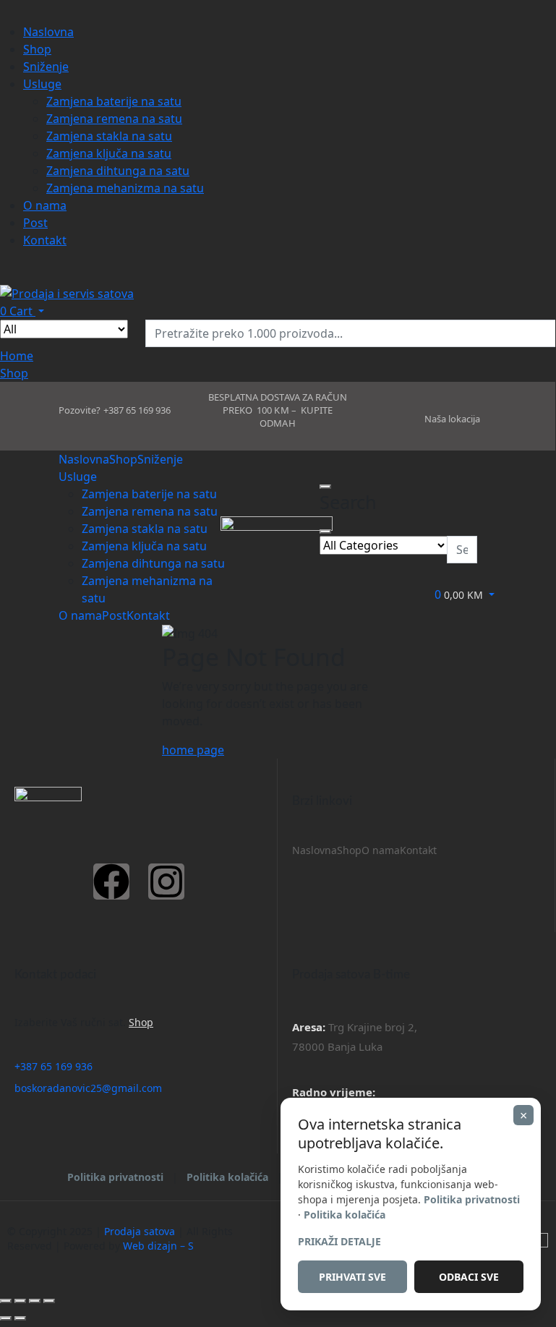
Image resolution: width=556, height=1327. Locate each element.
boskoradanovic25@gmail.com (88, 1088)
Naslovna (314, 850)
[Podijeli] (34, 1301)
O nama (381, 850)
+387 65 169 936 (53, 1066)
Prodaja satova (139, 1231)
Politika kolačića (227, 1177)
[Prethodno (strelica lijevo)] (6, 1318)
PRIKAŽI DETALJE (339, 1241)
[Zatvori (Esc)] (49, 1301)
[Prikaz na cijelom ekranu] (20, 1301)
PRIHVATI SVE (352, 1277)
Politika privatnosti (115, 1177)
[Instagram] (166, 881)
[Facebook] (111, 881)
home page (193, 750)
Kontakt (418, 850)
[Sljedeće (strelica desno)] (20, 1318)
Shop (349, 850)
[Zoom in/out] (6, 1301)
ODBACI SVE (469, 1277)
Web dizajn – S (158, 1246)
